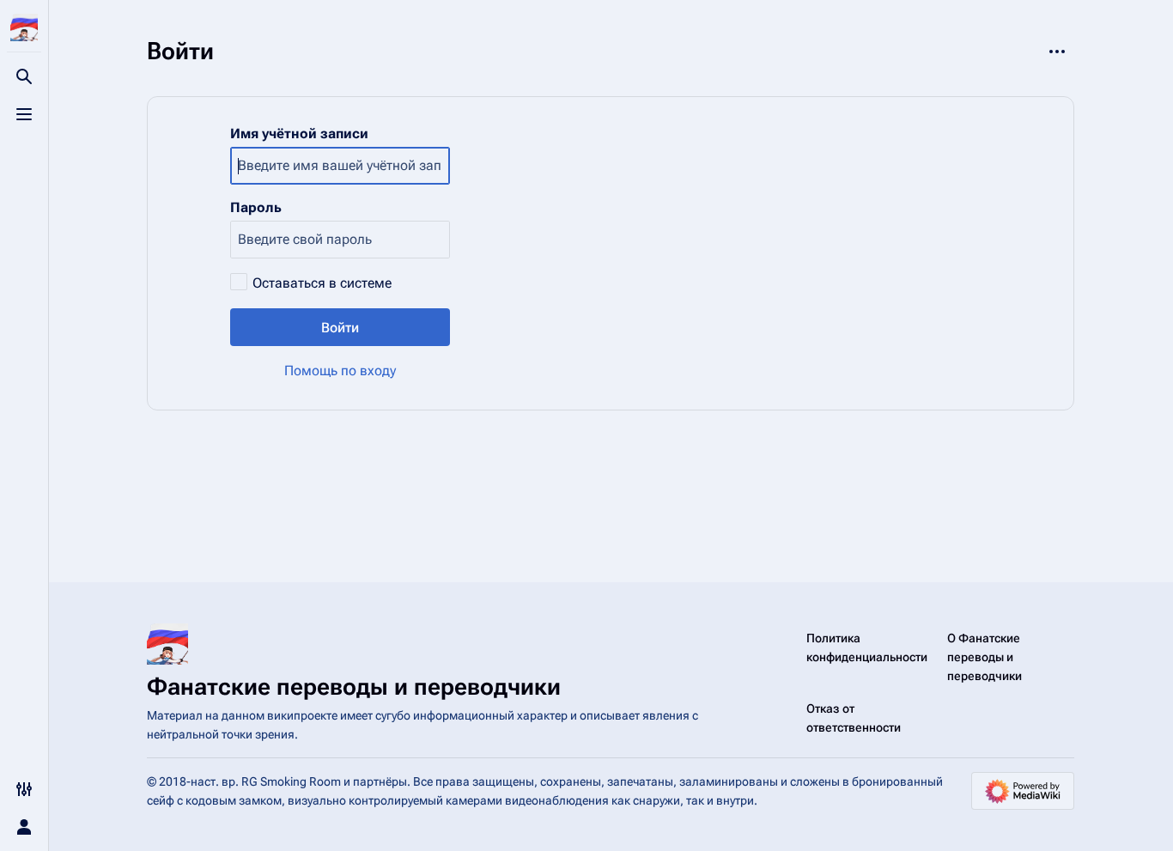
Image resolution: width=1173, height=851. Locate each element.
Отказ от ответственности (853, 718)
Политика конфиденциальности (866, 647)
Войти (340, 327)
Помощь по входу (340, 370)
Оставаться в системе (322, 283)
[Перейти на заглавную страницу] (24, 27)
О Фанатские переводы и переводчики (984, 657)
